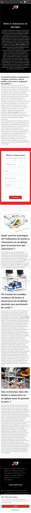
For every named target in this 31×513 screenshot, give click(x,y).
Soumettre (15, 197)
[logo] (15, 7)
